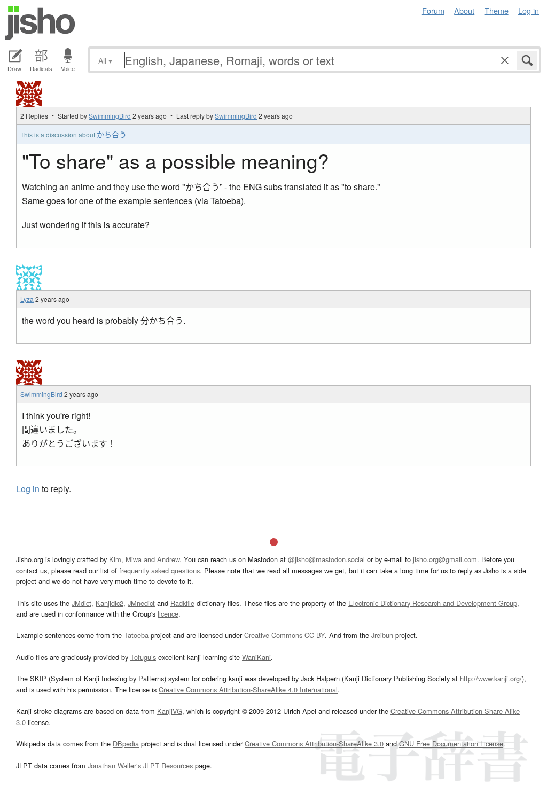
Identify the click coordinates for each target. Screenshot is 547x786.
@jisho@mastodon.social (326, 559)
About (464, 10)
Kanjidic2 (109, 603)
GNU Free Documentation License (451, 743)
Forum (433, 10)
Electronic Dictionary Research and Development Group (432, 603)
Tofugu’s (143, 657)
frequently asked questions (159, 570)
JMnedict (141, 603)
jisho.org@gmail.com (445, 559)
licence (168, 614)
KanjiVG (169, 711)
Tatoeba (136, 635)
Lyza (27, 298)
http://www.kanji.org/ (491, 678)
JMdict (81, 603)
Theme (497, 10)
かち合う (112, 134)
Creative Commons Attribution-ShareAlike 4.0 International (248, 689)
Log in (528, 10)
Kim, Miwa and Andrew (144, 559)
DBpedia (126, 743)
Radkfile (182, 603)
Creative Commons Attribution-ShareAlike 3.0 (314, 743)
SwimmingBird (110, 115)
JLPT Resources (168, 765)
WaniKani (256, 657)
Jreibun (382, 635)
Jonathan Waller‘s (114, 765)
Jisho (40, 23)
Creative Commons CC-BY (284, 635)
